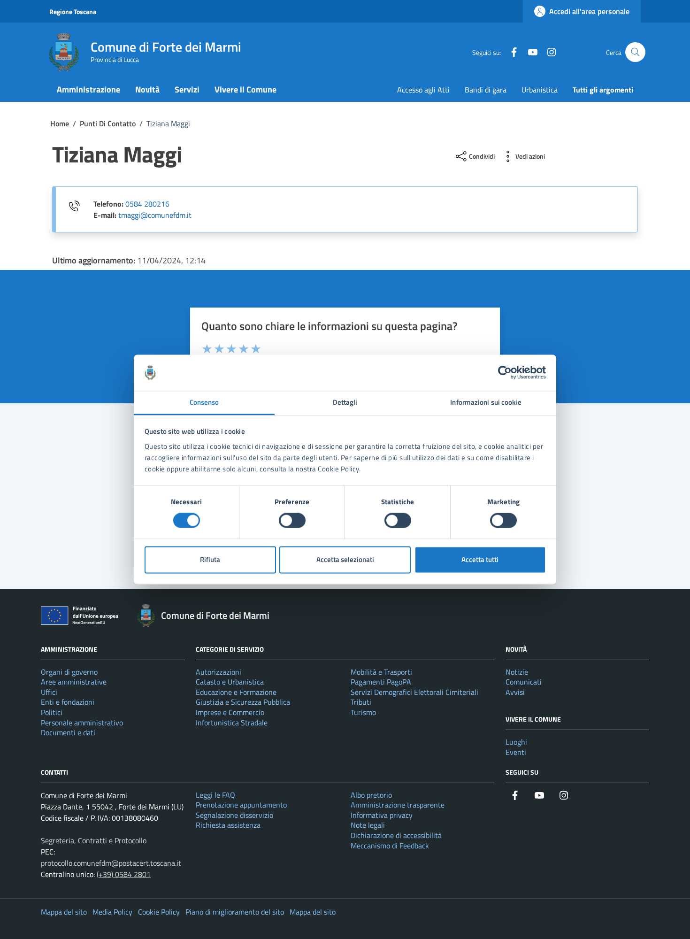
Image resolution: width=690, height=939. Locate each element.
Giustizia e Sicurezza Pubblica (243, 702)
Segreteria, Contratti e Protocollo (93, 840)
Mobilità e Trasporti (381, 671)
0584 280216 (147, 203)
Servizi (187, 89)
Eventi (516, 752)
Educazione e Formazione (236, 692)
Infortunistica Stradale (232, 722)
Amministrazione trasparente (398, 804)
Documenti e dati (68, 732)
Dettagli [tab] (345, 402)
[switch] (292, 520)
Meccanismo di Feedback (390, 845)
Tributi (361, 702)
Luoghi (516, 741)
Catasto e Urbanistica (230, 681)
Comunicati (524, 681)
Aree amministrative (74, 681)
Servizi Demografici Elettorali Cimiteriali (414, 692)
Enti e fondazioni (67, 702)
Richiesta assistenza (228, 825)
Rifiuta (210, 559)
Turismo (363, 712)
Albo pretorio (371, 794)
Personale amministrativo (82, 722)
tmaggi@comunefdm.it (155, 215)
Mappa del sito (64, 911)
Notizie (517, 671)
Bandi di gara (485, 89)
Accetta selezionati (345, 559)
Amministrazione (88, 89)
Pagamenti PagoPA (381, 681)
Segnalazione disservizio (234, 815)
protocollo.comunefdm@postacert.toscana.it (111, 863)
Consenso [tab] (204, 402)
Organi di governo (69, 671)
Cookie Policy (159, 911)
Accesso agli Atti (423, 89)
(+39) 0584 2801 (124, 874)
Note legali (368, 825)
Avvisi (515, 692)
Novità (147, 89)
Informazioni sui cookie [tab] (485, 402)
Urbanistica (539, 89)
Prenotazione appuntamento (241, 804)
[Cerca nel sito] (635, 52)
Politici (51, 712)
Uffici (49, 692)
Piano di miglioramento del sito (234, 911)
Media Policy (112, 911)
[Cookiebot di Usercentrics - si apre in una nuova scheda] (505, 373)
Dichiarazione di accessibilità (396, 835)
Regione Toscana (72, 11)
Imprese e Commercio (230, 712)
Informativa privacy (382, 815)
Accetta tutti (479, 559)
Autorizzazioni (218, 671)
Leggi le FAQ (215, 794)
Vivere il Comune (245, 89)
